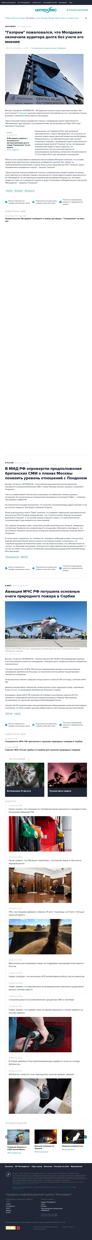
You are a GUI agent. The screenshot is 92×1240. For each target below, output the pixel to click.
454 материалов (68, 1149)
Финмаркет (63, 2)
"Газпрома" (22, 113)
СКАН (43, 1204)
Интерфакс (46, 10)
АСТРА (8, 1213)
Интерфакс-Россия (50, 2)
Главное (8, 18)
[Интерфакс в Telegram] (45, 1215)
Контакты (9, 1166)
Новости (63, 18)
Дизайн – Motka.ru (68, 1227)
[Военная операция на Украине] (46, 1143)
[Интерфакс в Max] (55, 1215)
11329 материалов (41, 1152)
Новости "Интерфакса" (48, 1202)
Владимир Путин (12, 344)
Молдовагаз (29, 191)
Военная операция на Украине (44, 1147)
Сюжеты (71, 18)
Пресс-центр (37, 1166)
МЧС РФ (9, 714)
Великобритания (12, 557)
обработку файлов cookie (30, 1184)
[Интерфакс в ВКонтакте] (49, 1215)
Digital (57, 18)
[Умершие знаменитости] (73, 1143)
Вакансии (48, 1166)
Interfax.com (37, 2)
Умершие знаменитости (72, 1146)
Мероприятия (76, 1166)
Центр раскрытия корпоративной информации (51, 1209)
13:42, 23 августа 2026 (22, 235)
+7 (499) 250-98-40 (66, 1187)
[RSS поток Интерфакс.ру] (52, 1215)
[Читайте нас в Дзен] (42, 1215)
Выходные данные (39, 1229)
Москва (51, 18)
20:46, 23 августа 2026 (20, 586)
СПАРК (8, 1204)
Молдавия (19, 191)
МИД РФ (24, 557)
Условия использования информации (46, 1227)
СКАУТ (8, 1208)
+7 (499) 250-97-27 (18, 1189)
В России (15, 18)
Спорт (37, 18)
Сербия (17, 714)
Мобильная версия (9, 2)
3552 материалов (14, 1153)
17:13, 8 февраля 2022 (24, 27)
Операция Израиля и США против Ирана (16, 1148)
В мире (22, 18)
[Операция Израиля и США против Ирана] (18, 1144)
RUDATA (43, 1206)
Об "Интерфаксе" (24, 2)
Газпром (9, 191)
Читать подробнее (18, 144)
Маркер (8, 1210)
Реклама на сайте (61, 1166)
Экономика (30, 18)
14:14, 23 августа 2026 (22, 463)
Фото (77, 18)
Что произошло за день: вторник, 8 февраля (48, 48)
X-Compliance (10, 1206)
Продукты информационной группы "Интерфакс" (39, 1194)
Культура (44, 18)
